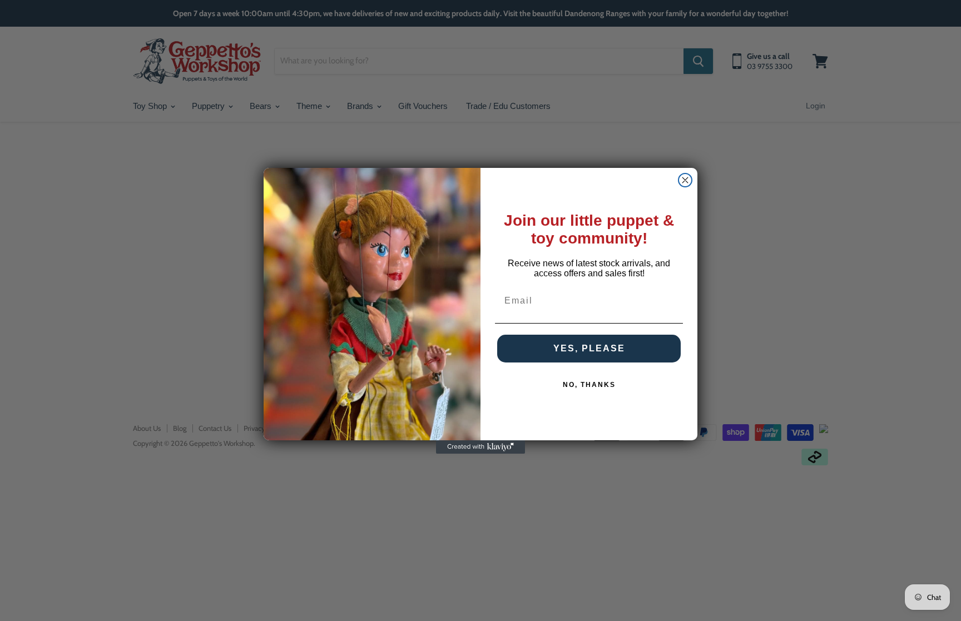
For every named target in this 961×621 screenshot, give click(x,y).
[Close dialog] (685, 180)
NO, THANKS (589, 385)
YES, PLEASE (589, 348)
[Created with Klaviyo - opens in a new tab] (480, 447)
